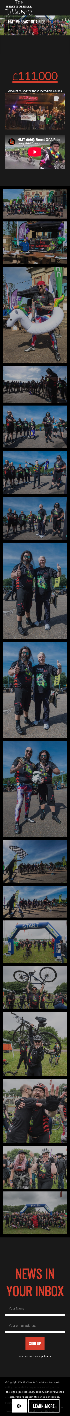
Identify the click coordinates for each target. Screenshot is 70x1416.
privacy (46, 1356)
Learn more (44, 1406)
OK (19, 1406)
